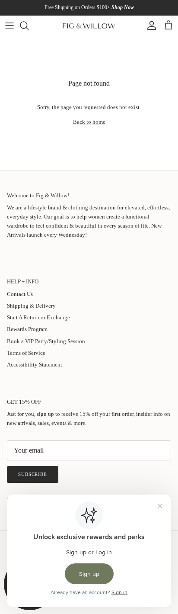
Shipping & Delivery (31, 305)
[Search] (28, 25)
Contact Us (20, 294)
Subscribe (32, 474)
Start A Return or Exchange (38, 317)
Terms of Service (26, 353)
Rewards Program (27, 329)
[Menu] (9, 25)
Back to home (89, 122)
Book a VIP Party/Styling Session (46, 341)
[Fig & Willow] (89, 25)
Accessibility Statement (34, 364)
